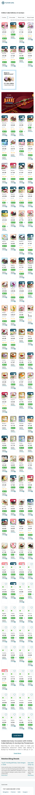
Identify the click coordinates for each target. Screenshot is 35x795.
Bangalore (6, 792)
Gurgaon (25, 792)
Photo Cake (21, 17)
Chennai (13, 792)
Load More (17, 735)
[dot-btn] (4, 27)
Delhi (19, 792)
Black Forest (30, 17)
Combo (4, 17)
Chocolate (12, 17)
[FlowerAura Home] (7, 3)
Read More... (4, 775)
